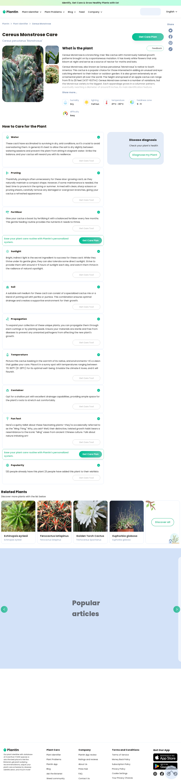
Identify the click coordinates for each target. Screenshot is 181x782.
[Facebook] (171, 37)
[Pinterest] (171, 43)
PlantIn (5, 23)
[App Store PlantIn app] (165, 757)
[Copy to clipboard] (171, 49)
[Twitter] (171, 30)
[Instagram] (155, 774)
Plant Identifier (20, 23)
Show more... (69, 92)
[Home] (10, 11)
